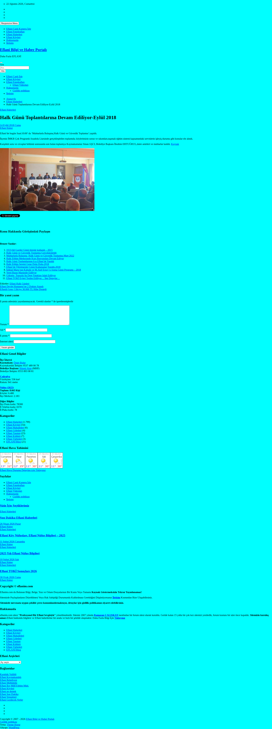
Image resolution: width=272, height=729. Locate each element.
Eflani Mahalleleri (15, 427)
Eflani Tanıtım (13, 433)
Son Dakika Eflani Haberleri (18, 517)
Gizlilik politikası (21, 90)
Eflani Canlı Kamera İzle (18, 29)
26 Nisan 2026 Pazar (10, 523)
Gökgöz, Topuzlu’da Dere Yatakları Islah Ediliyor (31, 275)
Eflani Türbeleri (14, 439)
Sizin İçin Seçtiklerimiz (14, 505)
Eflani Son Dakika (9, 694)
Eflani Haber (6, 128)
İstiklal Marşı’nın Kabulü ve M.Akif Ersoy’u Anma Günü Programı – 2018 (43, 269)
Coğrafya (5, 376)
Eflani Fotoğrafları (15, 31)
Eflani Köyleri (13, 37)
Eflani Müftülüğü (8, 683)
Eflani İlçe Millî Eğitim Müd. (14, 685)
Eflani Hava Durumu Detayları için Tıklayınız (23, 470)
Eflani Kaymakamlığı (10, 677)
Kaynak (175, 144)
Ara (2, 64)
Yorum (4, 324)
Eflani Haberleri (14, 34)
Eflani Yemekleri (8, 697)
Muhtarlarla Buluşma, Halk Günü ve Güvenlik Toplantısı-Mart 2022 (40, 255)
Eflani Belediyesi (8, 680)
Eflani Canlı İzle (14, 76)
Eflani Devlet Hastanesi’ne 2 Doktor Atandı (21, 286)
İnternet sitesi (6, 341)
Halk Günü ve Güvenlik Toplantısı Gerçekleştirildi (31, 252)
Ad (2, 330)
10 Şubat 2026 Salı (9, 559)
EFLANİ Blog (13, 441)
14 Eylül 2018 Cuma (10, 125)
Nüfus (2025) (7, 387)
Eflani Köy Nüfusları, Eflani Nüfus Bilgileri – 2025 (32, 535)
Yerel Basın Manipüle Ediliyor (21, 272)
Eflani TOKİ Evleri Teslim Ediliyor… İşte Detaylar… (33, 278)
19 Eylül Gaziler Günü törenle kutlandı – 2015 (29, 250)
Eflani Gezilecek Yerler (11, 700)
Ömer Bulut (20, 362)
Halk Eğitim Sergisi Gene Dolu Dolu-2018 (27, 264)
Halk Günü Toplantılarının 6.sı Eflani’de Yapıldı (30, 261)
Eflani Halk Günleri (19, 283)
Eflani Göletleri (14, 430)
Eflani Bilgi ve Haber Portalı (23, 50)
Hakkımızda (12, 40)
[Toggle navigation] (1, 62)
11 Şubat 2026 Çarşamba (12, 541)
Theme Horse (13, 724)
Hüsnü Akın (26, 368)
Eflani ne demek (8, 691)
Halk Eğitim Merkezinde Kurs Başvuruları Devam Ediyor (35, 258)
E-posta (4, 335)
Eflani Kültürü (13, 436)
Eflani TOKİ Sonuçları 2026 (18, 571)
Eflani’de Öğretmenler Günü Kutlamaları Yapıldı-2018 (33, 267)
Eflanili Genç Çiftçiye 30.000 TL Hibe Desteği (23, 289)
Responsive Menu (9, 23)
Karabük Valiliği (8, 674)
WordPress (14, 727)
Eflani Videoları (20, 85)
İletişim (10, 43)
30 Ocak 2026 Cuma (10, 577)
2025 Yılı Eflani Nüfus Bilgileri (20, 553)
